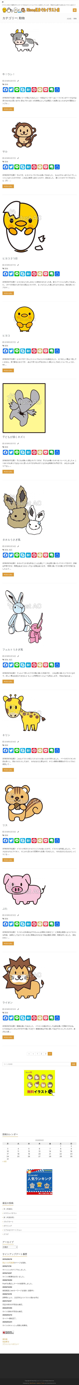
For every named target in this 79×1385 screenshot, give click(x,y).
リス (5, 825)
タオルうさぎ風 (11, 539)
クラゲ (6, 1234)
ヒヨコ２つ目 (10, 258)
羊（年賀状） (8, 1209)
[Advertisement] (39, 1114)
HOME (69, 18)
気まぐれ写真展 (8, 1263)
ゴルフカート (8, 1222)
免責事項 (5, 1342)
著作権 (4, 1339)
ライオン (7, 1002)
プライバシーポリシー (10, 1344)
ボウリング (8, 1226)
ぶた (5, 908)
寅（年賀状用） (9, 1217)
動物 (6, 84)
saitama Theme (41, 1383)
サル (5, 151)
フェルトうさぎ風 (12, 649)
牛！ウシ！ (8, 74)
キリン (6, 735)
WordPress (32, 1383)
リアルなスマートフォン (13, 1230)
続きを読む (9, 109)
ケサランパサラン (10, 1213)
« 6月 (4, 1161)
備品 (10, 550)
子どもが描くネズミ (13, 436)
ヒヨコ (6, 335)
